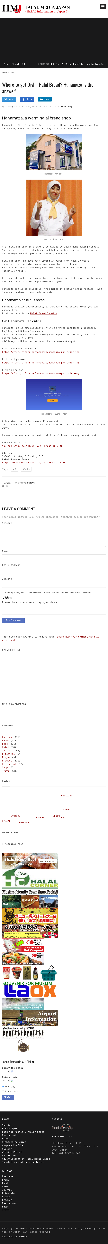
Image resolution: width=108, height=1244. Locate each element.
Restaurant (9, 764)
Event (5, 740)
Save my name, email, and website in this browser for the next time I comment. (48, 593)
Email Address (11, 565)
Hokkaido (66, 795)
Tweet (11, 99)
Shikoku (24, 822)
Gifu (15, 469)
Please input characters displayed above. (30, 602)
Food (63, 106)
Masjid (6, 1125)
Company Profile (12, 1145)
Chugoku (15, 816)
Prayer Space (10, 1128)
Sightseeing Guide (14, 1142)
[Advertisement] (54, 40)
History (7, 1148)
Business (7, 737)
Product (7, 760)
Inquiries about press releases (23, 1162)
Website (7, 579)
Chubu (56, 816)
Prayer (6, 757)
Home (4, 72)
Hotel (5, 747)
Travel (6, 770)
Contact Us (9, 1155)
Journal (7, 750)
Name (5, 551)
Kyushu (6, 821)
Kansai (40, 817)
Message (7, 523)
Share (29, 99)
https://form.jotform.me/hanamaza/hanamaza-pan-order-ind (40, 352)
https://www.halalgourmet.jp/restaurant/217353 (33, 462)
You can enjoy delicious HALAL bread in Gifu (32, 446)
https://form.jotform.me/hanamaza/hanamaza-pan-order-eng (40, 373)
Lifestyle (8, 754)
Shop (70, 106)
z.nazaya (9, 106)
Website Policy (12, 1152)
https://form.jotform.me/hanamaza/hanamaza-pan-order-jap (40, 362)
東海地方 (26, 469)
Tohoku (65, 809)
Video (5, 1138)
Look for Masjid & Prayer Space (23, 1132)
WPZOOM (23, 1236)
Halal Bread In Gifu (43, 313)
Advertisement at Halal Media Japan (26, 1159)
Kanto (64, 817)
